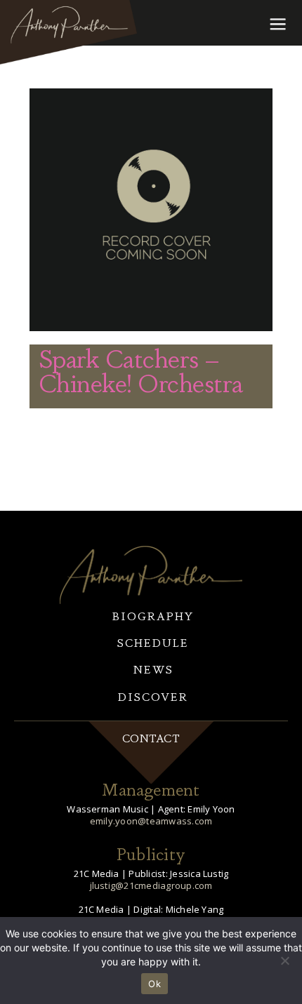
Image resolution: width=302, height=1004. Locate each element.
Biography (153, 615)
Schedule (153, 642)
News (153, 669)
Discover (153, 696)
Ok (154, 983)
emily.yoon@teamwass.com (151, 821)
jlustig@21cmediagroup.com (151, 885)
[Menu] (277, 23)
